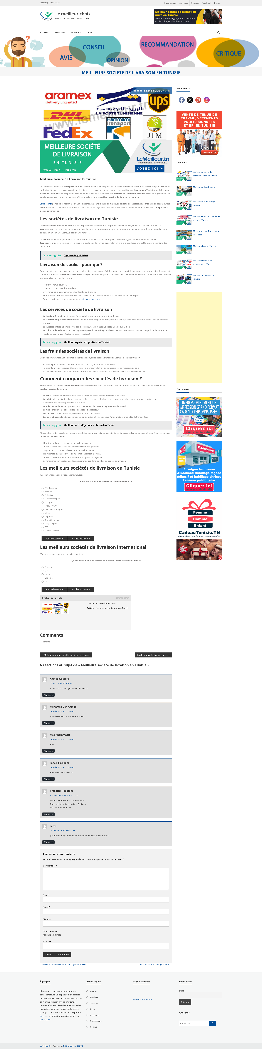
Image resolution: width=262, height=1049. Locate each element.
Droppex (49, 502)
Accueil (44, 32)
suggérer (44, 1016)
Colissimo (49, 495)
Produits (60, 32)
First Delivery (51, 505)
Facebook (206, 3)
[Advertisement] (199, 337)
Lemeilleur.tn (46, 203)
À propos (184, 3)
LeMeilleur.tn (45, 1046)
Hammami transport (54, 509)
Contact (195, 3)
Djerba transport (52, 498)
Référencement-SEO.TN (73, 1046)
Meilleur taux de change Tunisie (152, 655)
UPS (47, 581)
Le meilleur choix (73, 14)
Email (181, 991)
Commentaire (50, 865)
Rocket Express (52, 520)
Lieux (89, 32)
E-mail (217, 3)
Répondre (48, 695)
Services (76, 32)
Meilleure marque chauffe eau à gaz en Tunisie (67, 655)
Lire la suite (45, 1019)
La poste (49, 516)
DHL (46, 570)
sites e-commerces (91, 299)
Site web (47, 919)
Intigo (47, 513)
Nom (46, 895)
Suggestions (170, 3)
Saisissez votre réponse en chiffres (52, 933)
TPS (46, 527)
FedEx (47, 574)
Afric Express (51, 488)
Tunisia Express (52, 530)
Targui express (52, 523)
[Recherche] (212, 1023)
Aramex (48, 491)
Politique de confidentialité (142, 999)
